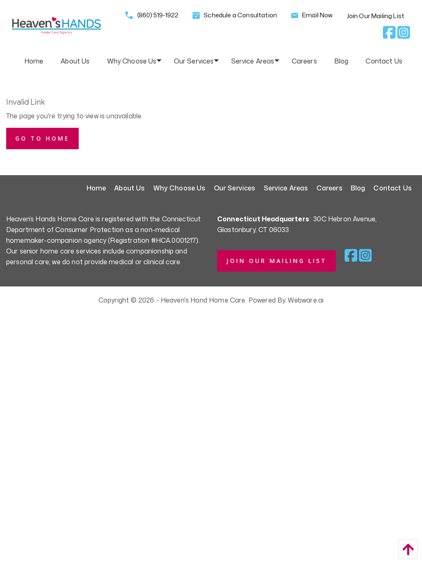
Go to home (42, 138)
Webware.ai (306, 300)
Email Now (317, 15)
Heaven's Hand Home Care (203, 300)
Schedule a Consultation (239, 15)
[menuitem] (34, 61)
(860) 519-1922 (157, 15)
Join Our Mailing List (375, 16)
